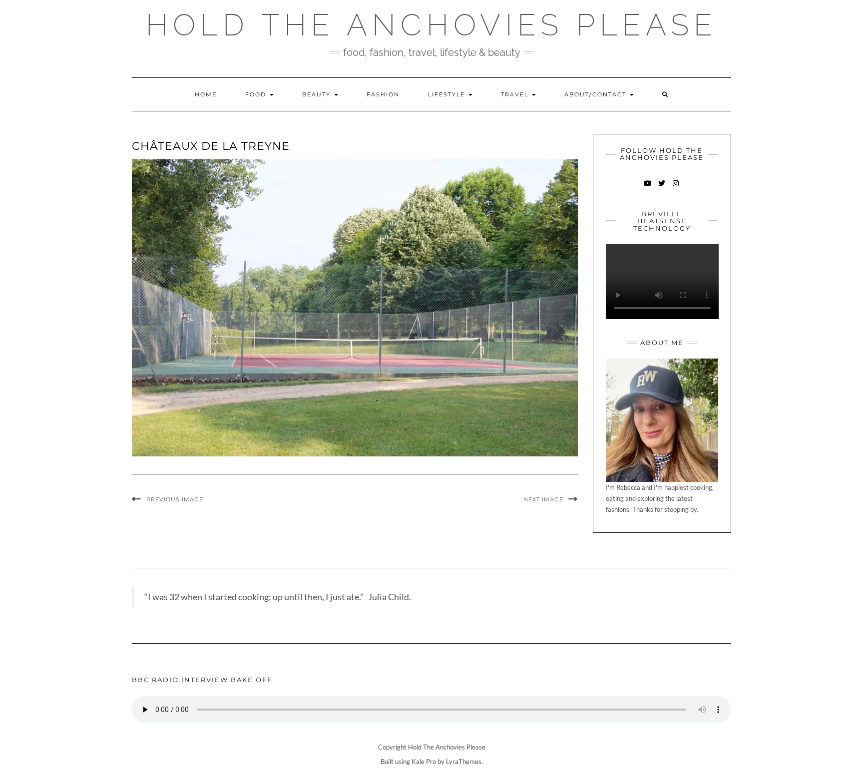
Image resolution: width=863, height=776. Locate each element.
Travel (516, 94)
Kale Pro (424, 762)
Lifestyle (447, 94)
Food (257, 94)
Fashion (383, 94)
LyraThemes (463, 762)
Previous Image (174, 499)
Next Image (543, 499)
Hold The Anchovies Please (431, 24)
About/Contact (596, 94)
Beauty (317, 94)
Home (206, 94)
